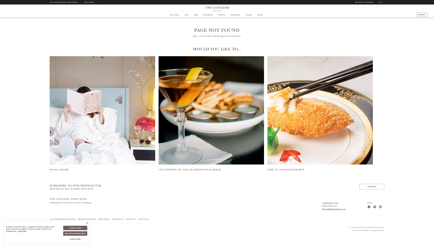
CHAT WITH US (143, 219)
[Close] (87, 223)
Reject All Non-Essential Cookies (75, 233)
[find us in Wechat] (380, 207)
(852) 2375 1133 (330, 203)
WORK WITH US (117, 219)
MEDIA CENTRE (103, 219)
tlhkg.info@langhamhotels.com (334, 209)
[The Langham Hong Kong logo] (217, 9)
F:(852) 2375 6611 (330, 206)
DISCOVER (174, 15)
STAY (186, 15)
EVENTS (221, 15)
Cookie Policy (22, 231)
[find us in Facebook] (369, 207)
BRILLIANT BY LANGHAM (364, 2)
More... (260, 15)
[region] (47, 232)
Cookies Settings (75, 239)
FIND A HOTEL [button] (89, 2)
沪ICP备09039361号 (377, 230)
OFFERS (248, 15)
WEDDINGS (235, 15)
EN (380, 2)
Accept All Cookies (75, 228)
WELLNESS (208, 15)
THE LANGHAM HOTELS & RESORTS (63, 219)
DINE (196, 15)
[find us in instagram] (374, 207)
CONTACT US (131, 219)
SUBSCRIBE (371, 186)
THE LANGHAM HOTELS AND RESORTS (64, 2)
